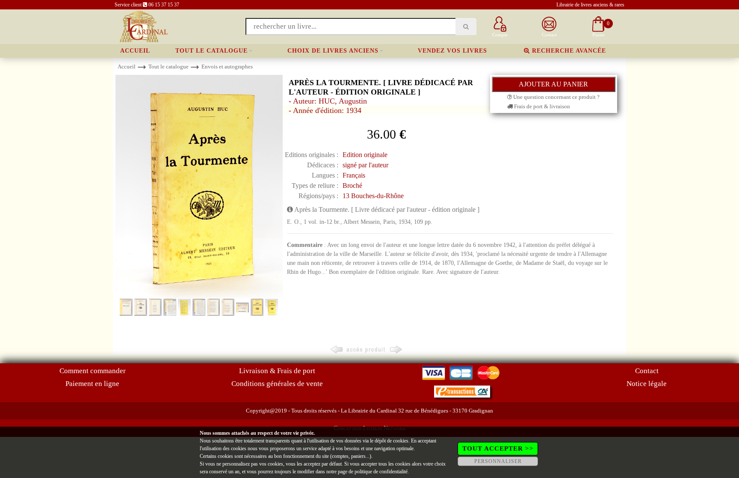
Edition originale (365, 154)
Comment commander (92, 371)
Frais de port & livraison (541, 106)
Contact (647, 371)
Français (354, 175)
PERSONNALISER (498, 461)
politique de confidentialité (381, 472)
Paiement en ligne (92, 384)
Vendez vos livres (452, 51)
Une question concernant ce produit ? (556, 97)
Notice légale (647, 384)
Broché (352, 185)
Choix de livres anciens (332, 51)
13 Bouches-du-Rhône (373, 195)
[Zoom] (199, 186)
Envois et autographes (227, 66)
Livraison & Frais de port (277, 371)
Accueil (135, 51)
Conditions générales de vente (277, 384)
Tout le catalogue (211, 51)
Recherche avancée (568, 51)
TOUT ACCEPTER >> (498, 448)
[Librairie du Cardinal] (143, 26)
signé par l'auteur (365, 165)
